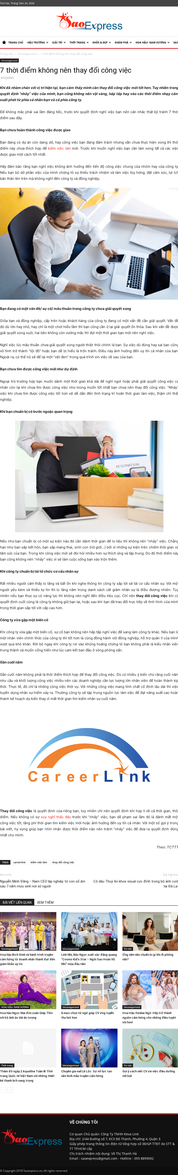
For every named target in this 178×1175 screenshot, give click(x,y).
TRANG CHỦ (15, 42)
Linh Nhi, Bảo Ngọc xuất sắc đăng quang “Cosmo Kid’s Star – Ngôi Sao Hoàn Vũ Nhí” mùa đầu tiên (89, 959)
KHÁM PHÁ (121, 42)
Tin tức (128, 948)
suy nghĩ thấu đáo (56, 817)
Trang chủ (6, 54)
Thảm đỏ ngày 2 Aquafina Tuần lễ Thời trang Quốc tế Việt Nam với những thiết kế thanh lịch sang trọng (27, 1076)
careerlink (19, 862)
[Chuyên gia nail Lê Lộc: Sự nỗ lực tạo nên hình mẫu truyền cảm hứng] (89, 1048)
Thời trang (77, 42)
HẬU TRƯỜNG (36, 42)
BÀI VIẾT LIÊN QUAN (17, 902)
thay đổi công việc (63, 862)
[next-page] (10, 1090)
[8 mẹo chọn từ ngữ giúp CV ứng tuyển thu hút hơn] (89, 989)
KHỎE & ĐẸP (100, 42)
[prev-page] (3, 1090)
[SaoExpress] (89, 21)
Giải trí (57, 42)
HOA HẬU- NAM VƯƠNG (151, 42)
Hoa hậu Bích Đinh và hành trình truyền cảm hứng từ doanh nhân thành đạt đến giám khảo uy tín (27, 959)
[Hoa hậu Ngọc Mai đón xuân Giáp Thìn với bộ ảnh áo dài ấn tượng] (28, 989)
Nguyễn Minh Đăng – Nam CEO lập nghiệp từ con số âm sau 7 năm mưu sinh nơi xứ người (42, 883)
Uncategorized (26, 54)
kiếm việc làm (59, 148)
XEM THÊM (45, 902)
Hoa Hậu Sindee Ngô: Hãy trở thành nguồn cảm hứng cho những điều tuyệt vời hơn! (149, 1017)
